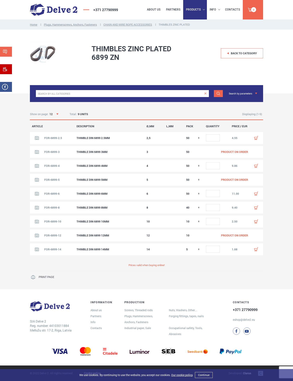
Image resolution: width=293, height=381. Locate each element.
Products (193, 9)
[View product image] (37, 138)
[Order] (256, 138)
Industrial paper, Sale (137, 328)
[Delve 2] (53, 10)
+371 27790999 (105, 9)
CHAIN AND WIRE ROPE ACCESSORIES (127, 24)
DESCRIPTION (85, 126)
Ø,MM (150, 126)
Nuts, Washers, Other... (183, 310)
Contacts (232, 9)
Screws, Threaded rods (138, 310)
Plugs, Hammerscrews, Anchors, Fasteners (70, 24)
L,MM (169, 126)
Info (213, 9)
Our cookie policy (182, 375)
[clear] (205, 93)
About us (153, 9)
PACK (189, 126)
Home (33, 24)
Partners (173, 9)
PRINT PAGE (46, 277)
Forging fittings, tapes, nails (186, 316)
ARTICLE (37, 126)
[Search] (218, 93)
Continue (203, 375)
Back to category (244, 53)
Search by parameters (240, 93)
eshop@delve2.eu (244, 320)
